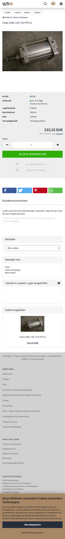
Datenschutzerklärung (51, 518)
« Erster (7, 12)
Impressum (7, 374)
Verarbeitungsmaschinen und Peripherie (20, 486)
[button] (9, 190)
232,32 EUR (32, 343)
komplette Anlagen (10, 492)
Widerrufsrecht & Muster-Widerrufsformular (21, 395)
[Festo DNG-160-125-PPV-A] (32, 51)
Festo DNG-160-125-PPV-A (32, 337)
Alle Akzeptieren (32, 524)
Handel (5, 400)
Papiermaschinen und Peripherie (16, 483)
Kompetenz (7, 406)
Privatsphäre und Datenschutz (15, 416)
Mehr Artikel (10, 273)
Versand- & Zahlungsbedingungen (17, 390)
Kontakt (5, 379)
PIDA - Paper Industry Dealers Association (21, 411)
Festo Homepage (12, 270)
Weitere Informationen (32, 532)
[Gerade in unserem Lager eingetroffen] (59, 283)
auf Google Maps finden (13, 463)
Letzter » (37, 12)
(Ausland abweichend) (38, 104)
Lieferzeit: (7, 101)
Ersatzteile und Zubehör (12, 489)
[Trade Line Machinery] (6, 4)
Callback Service (9, 422)
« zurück (17, 12)
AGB (4, 384)
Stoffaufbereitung (10, 480)
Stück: (5, 139)
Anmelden (14, 221)
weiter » (27, 12)
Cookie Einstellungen (11, 427)
